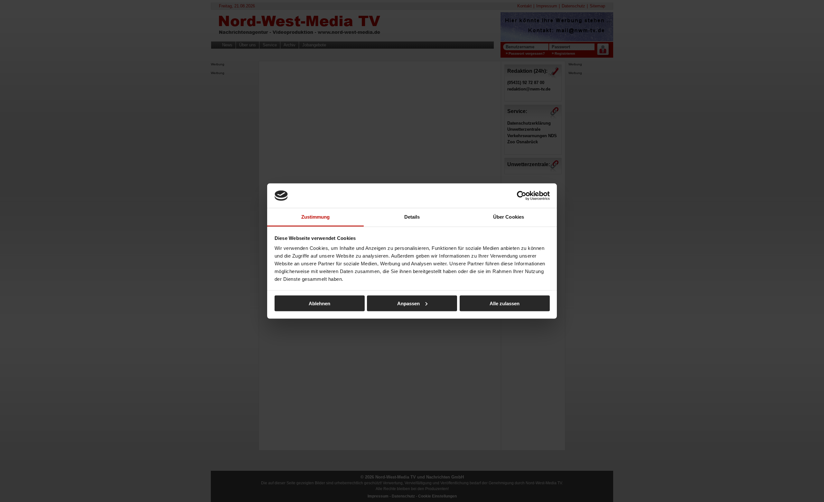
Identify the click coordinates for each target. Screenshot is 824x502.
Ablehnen (319, 303)
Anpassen (408, 303)
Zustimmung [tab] (315, 217)
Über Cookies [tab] (508, 217)
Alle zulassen (505, 303)
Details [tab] (412, 217)
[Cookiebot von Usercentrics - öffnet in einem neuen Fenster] (521, 195)
